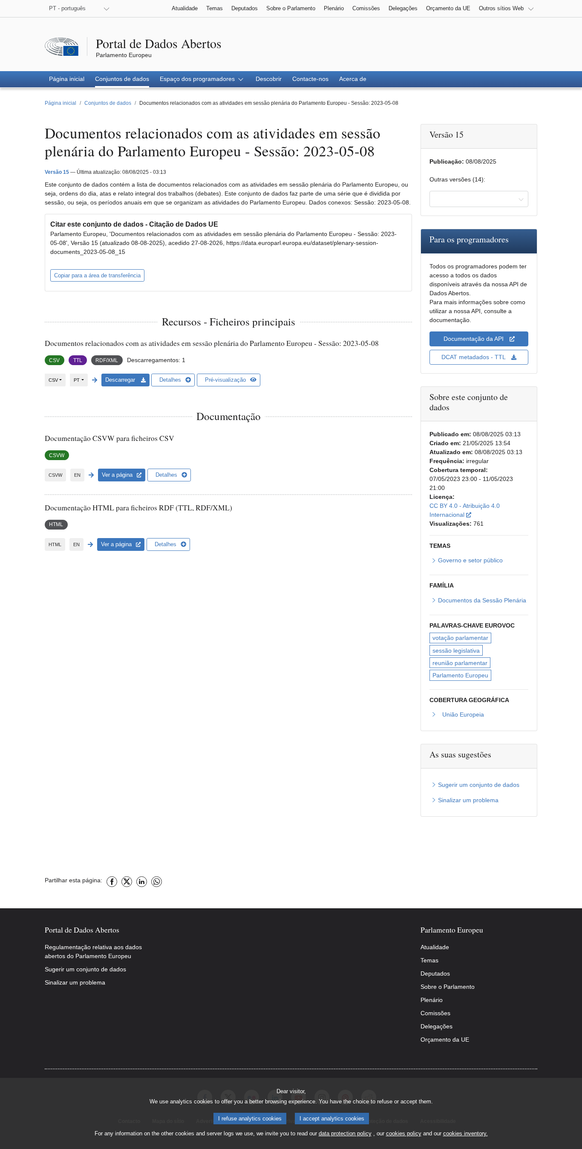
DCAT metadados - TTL (474, 357)
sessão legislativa (456, 650)
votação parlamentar (460, 637)
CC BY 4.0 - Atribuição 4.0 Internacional (478, 510)
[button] (202, 79)
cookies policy (403, 1133)
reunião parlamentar (459, 662)
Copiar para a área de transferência (97, 275)
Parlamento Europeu (460, 675)
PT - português (67, 8)
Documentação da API (474, 338)
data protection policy (345, 1133)
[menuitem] (67, 79)
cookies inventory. (465, 1133)
